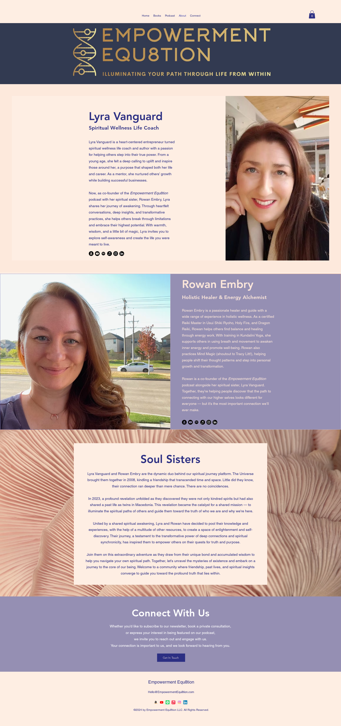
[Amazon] (91, 253)
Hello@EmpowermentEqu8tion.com (171, 692)
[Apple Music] (109, 253)
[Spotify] (103, 253)
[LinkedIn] (121, 253)
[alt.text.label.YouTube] (162, 702)
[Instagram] (115, 253)
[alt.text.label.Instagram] (179, 702)
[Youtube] (97, 253)
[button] (312, 14)
